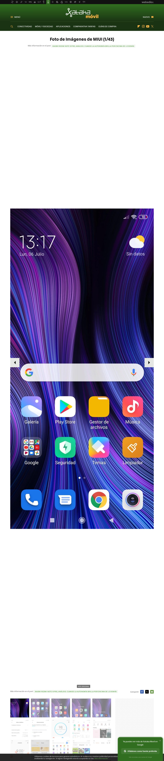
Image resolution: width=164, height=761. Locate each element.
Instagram (143, 26)
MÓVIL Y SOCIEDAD (44, 26)
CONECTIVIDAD (24, 26)
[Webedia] (148, 2)
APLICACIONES (63, 26)
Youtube (147, 26)
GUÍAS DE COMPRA (107, 26)
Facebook (142, 692)
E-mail (152, 692)
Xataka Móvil (82, 13)
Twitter (152, 26)
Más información (101, 758)
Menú (17, 16)
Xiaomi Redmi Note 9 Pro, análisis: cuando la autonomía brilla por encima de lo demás (93, 46)
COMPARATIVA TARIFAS (84, 26)
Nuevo (146, 16)
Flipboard (138, 26)
